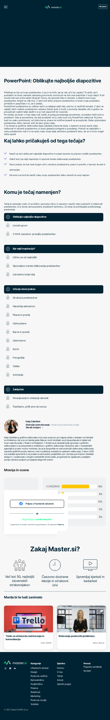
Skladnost (35, 692)
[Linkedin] (15, 668)
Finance (34, 688)
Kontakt (87, 670)
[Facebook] (10, 668)
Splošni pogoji (64, 684)
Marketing (35, 696)
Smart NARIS (46, 643)
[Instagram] (5, 668)
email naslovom (44, 519)
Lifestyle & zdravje (40, 668)
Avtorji (60, 680)
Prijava (102, 6)
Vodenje (34, 704)
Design (34, 672)
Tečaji (60, 676)
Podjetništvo (37, 684)
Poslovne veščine (39, 676)
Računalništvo (37, 680)
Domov (60, 668)
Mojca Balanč (98, 643)
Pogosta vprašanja (93, 666)
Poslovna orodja (38, 700)
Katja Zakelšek (33, 421)
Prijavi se (61, 524)
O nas (60, 672)
